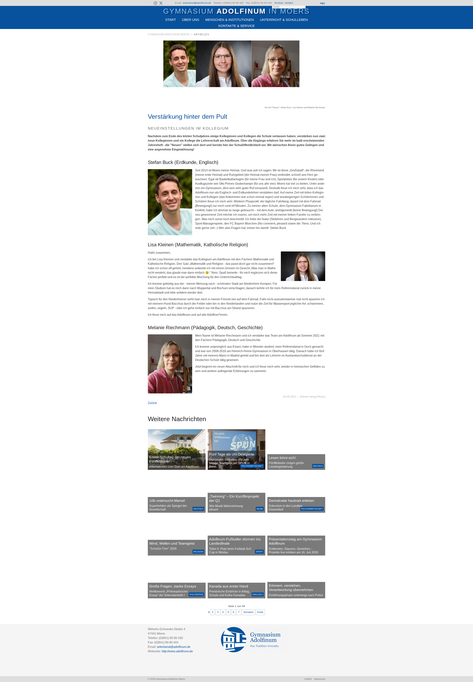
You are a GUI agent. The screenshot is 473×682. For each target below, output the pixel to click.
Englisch (258, 594)
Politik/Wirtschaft (252, 466)
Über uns (190, 20)
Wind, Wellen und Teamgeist (172, 543)
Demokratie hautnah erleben (291, 501)
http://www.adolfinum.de (177, 651)
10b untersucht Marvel (167, 501)
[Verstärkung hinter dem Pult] (236, 103)
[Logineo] (316, 3)
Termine (278, 3)
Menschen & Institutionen (229, 20)
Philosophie (196, 594)
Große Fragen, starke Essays (172, 586)
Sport (259, 552)
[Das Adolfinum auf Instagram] (156, 4)
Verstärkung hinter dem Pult (187, 116)
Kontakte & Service (236, 26)
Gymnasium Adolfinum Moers (169, 34)
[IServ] (322, 3)
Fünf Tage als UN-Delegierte (231, 454)
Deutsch (318, 466)
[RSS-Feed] (150, 3)
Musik (260, 509)
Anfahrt (289, 3)
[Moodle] (309, 3)
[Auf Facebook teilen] (318, 35)
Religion (198, 552)
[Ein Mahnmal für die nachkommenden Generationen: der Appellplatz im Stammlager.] (296, 578)
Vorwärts (248, 612)
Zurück (152, 403)
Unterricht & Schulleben (284, 20)
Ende (260, 612)
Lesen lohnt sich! (282, 458)
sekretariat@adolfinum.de (197, 3)
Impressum (319, 679)
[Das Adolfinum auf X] (161, 4)
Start (170, 20)
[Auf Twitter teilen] (323, 35)
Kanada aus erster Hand (228, 586)
